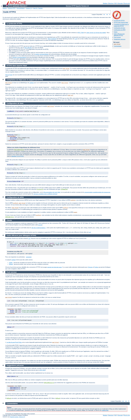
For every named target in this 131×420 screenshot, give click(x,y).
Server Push (8, 74)
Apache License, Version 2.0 (17, 417)
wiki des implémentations (38, 227)
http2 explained (52, 38)
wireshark (28, 257)
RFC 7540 (81, 32)
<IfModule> (64, 189)
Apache (5, 8)
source (40, 224)
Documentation (21, 8)
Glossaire (120, 3)
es (107, 14)
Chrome (90, 267)
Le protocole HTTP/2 (119, 20)
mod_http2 (117, 44)
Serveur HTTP (11, 8)
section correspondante (41, 54)
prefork (72, 200)
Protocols (40, 189)
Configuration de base (119, 28)
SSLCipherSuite (19, 149)
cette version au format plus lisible (96, 32)
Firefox (96, 267)
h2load (11, 264)
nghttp (10, 262)
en (104, 14)
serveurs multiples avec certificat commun (45, 194)
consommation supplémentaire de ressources (97, 192)
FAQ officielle (28, 47)
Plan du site (127, 3)
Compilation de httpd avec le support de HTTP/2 (121, 25)
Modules (105, 3)
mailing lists (105, 410)
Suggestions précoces (119, 39)
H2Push (9, 398)
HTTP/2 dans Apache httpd (121, 22)
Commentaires (117, 46)
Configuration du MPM (119, 30)
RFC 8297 (43, 370)
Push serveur (117, 37)
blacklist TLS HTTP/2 (18, 156)
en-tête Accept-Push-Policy (14, 342)
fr (110, 14)
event (75, 212)
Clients (115, 32)
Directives (110, 3)
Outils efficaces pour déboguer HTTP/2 (119, 34)
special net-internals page (54, 267)
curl (76, 38)
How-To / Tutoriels (38, 8)
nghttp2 (31, 82)
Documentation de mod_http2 (52, 192)
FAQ (115, 3)
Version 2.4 (29, 8)
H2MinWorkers (9, 217)
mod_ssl (70, 95)
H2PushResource (49, 382)
